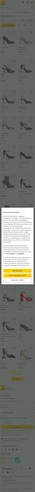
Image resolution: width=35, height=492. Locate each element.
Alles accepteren (17, 270)
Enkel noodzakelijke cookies (17, 275)
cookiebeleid (20, 254)
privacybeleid (11, 254)
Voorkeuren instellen (17, 280)
